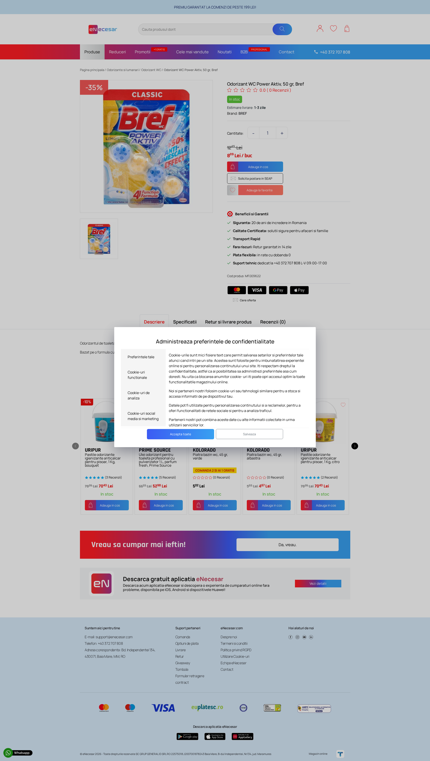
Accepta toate (180, 434)
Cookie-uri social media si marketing (143, 416)
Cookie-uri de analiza (139, 395)
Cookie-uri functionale (137, 375)
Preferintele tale (141, 356)
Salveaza (249, 434)
